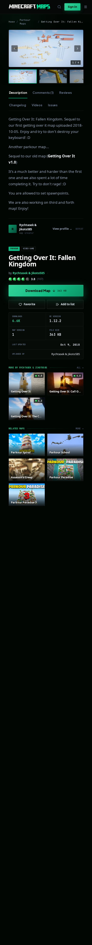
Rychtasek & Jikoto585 (29, 273)
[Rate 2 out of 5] (14, 279)
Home (12, 21)
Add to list (68, 304)
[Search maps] (59, 7)
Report (79, 229)
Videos (37, 105)
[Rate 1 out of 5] (10, 279)
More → (79, 428)
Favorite (29, 304)
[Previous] (14, 48)
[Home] (29, 7)
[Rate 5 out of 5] (27, 279)
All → (80, 367)
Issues (53, 105)
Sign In (72, 7)
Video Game (28, 248)
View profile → (62, 229)
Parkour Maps (25, 21)
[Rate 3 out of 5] (19, 279)
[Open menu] (85, 7)
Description (18, 92)
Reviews (65, 92)
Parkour (14, 248)
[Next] (77, 48)
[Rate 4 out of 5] (23, 279)
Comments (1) (43, 92)
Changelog (17, 105)
